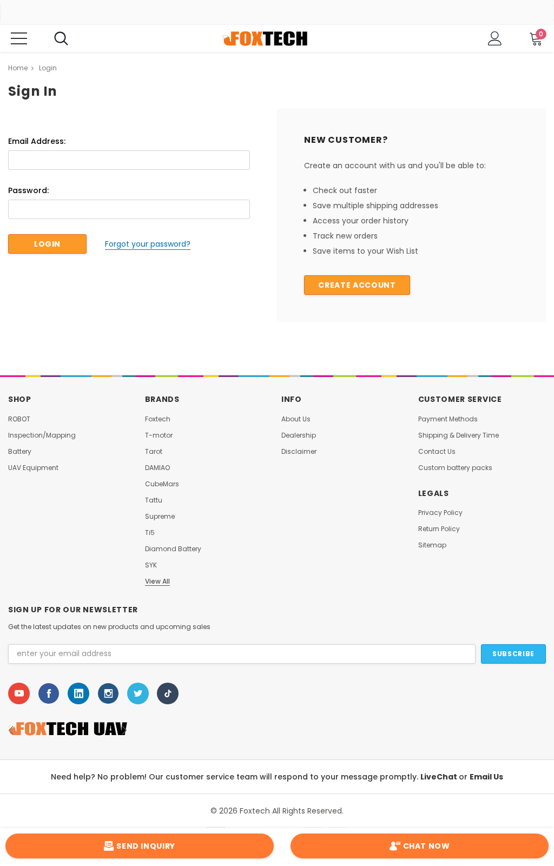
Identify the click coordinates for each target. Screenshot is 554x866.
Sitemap (432, 545)
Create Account (356, 285)
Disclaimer (298, 451)
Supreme (160, 516)
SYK (151, 565)
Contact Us (437, 451)
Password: (28, 190)
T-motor (159, 435)
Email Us (486, 777)
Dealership (298, 435)
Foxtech (157, 419)
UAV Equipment (33, 468)
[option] (95, 730)
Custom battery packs (455, 468)
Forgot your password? (147, 244)
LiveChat (439, 777)
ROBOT (19, 419)
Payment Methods (448, 419)
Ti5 (150, 533)
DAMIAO (157, 468)
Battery (19, 451)
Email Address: (36, 141)
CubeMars (162, 484)
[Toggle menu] (19, 38)
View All (157, 581)
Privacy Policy (440, 513)
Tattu (153, 500)
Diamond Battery (173, 549)
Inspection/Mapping (42, 435)
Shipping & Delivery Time (458, 435)
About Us (296, 419)
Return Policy (439, 529)
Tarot (153, 451)
